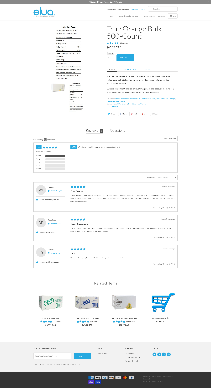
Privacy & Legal (131, 361)
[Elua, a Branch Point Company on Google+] (164, 354)
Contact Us (161, 16)
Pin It (135, 114)
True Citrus (132, 104)
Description (112, 69)
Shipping (146, 69)
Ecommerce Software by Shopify (153, 381)
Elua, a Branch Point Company (158, 376)
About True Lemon (149, 16)
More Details (130, 69)
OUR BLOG (134, 9)
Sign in (143, 9)
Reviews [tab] (94, 130)
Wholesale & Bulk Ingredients (128, 16)
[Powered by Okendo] (44, 139)
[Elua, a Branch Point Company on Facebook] (159, 354)
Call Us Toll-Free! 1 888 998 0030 (118, 9)
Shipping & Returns (133, 357)
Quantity (110, 53)
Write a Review (170, 139)
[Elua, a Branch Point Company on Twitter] (154, 354)
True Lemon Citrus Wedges (165, 99)
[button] (117, 43)
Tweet (113, 114)
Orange (124, 104)
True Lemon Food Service (116, 101)
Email (156, 114)
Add (145, 114)
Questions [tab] (117, 130)
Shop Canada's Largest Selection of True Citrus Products (135, 99)
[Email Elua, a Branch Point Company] (169, 354)
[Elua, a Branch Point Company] (50, 12)
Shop (111, 16)
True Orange (141, 104)
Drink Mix (117, 104)
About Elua (102, 353)
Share (124, 114)
